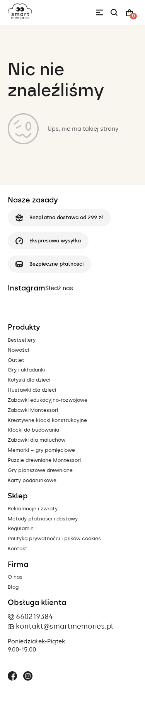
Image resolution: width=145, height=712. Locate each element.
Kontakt (17, 548)
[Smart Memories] (20, 17)
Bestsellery (22, 340)
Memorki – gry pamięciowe (41, 450)
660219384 (34, 616)
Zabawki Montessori (33, 410)
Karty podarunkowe (32, 480)
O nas (15, 577)
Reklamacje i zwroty (33, 509)
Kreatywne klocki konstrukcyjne (47, 420)
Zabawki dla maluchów (36, 440)
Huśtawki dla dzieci (32, 390)
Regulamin (21, 528)
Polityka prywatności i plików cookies (54, 538)
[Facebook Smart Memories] (12, 677)
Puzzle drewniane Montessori (44, 460)
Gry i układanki (26, 370)
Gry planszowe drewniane (40, 470)
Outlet (16, 360)
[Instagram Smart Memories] (27, 677)
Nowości (18, 350)
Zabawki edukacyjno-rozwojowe (47, 400)
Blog (13, 587)
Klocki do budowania (33, 430)
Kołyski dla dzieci (29, 380)
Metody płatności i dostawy (43, 519)
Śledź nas (59, 288)
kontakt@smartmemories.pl (64, 626)
